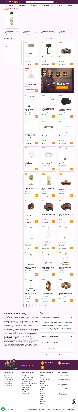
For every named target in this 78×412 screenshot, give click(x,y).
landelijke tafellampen (14, 346)
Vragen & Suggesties (8, 375)
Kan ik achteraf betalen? (48, 348)
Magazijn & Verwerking (26, 385)
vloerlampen (22, 346)
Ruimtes (41, 399)
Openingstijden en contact (27, 377)
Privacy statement (42, 409)
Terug (6, 8)
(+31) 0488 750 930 (49, 362)
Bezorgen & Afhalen (8, 381)
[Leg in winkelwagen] (36, 64)
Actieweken (42, 387)
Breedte (8, 46)
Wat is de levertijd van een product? (50, 336)
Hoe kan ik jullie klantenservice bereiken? (52, 355)
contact (26, 344)
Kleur (7, 52)
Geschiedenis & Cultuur (26, 381)
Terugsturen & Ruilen (8, 383)
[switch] (74, 407)
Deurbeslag (42, 403)
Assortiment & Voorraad (27, 379)
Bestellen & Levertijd (8, 377)
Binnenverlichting (43, 375)
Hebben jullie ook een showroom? (50, 342)
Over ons (24, 375)
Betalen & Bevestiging (8, 379)
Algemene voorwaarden (27, 389)
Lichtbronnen (42, 393)
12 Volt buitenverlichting (45, 379)
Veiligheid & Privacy (26, 387)
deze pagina (65, 329)
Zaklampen (42, 397)
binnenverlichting (16, 345)
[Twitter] (61, 375)
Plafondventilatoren (44, 385)
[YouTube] (67, 375)
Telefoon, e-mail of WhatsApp (27, 365)
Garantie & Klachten (8, 385)
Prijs (7, 59)
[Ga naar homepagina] (13, 2)
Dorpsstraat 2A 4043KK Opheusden (66, 363)
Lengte (7, 43)
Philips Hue (42, 391)
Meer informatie (25, 393)
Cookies (48, 409)
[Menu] (76, 399)
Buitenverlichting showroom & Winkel (29, 383)
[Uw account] (68, 2)
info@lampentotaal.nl (49, 367)
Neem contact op (61, 87)
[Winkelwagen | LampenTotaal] (72, 2)
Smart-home (42, 401)
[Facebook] (59, 375)
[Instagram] (64, 375)
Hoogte (8, 49)
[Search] (52, 2)
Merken (41, 395)
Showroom (42, 383)
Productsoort (9, 56)
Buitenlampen (43, 377)
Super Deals (42, 381)
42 (45, 305)
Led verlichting (43, 389)
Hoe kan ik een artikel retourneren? (50, 317)
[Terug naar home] (9, 9)
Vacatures (24, 391)
